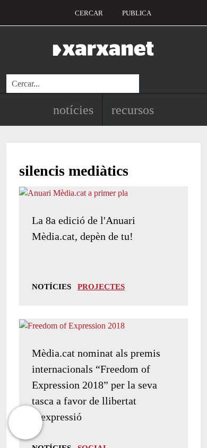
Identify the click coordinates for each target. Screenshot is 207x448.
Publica (136, 13)
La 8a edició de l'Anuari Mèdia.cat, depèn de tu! (83, 228)
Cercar (89, 13)
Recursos (132, 110)
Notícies (73, 110)
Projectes (101, 286)
